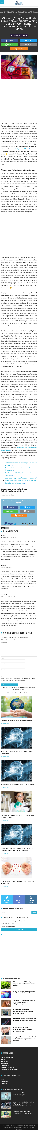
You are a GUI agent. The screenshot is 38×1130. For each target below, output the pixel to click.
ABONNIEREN (19, 930)
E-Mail (3, 664)
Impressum (4, 1063)
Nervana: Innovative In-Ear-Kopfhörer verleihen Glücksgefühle (18, 816)
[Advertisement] (19, 101)
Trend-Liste (4, 1081)
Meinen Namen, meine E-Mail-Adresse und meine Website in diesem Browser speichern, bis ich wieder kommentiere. (18, 679)
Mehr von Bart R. (18, 690)
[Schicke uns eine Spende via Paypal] (10, 523)
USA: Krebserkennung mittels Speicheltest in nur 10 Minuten (18, 882)
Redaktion (4, 1061)
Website (3, 670)
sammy (3, 565)
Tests (2, 1079)
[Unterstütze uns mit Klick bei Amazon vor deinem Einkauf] (27, 523)
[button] (9, 40)
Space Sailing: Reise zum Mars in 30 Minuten (17, 784)
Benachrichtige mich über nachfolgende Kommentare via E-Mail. (19, 687)
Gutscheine (4, 1083)
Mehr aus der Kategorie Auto (18, 692)
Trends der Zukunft (7, 1057)
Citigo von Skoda (22, 149)
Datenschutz (5, 1065)
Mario (3, 535)
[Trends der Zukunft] (19, 3)
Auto (7, 528)
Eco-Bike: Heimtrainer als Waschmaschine (16, 721)
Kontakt (3, 1059)
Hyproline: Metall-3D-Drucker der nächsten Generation (16, 753)
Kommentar (4, 642)
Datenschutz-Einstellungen (9, 1070)
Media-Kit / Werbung (7, 1067)
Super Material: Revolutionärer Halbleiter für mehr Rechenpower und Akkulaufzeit (17, 849)
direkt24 (4, 595)
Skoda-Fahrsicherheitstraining (20, 478)
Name (3, 658)
